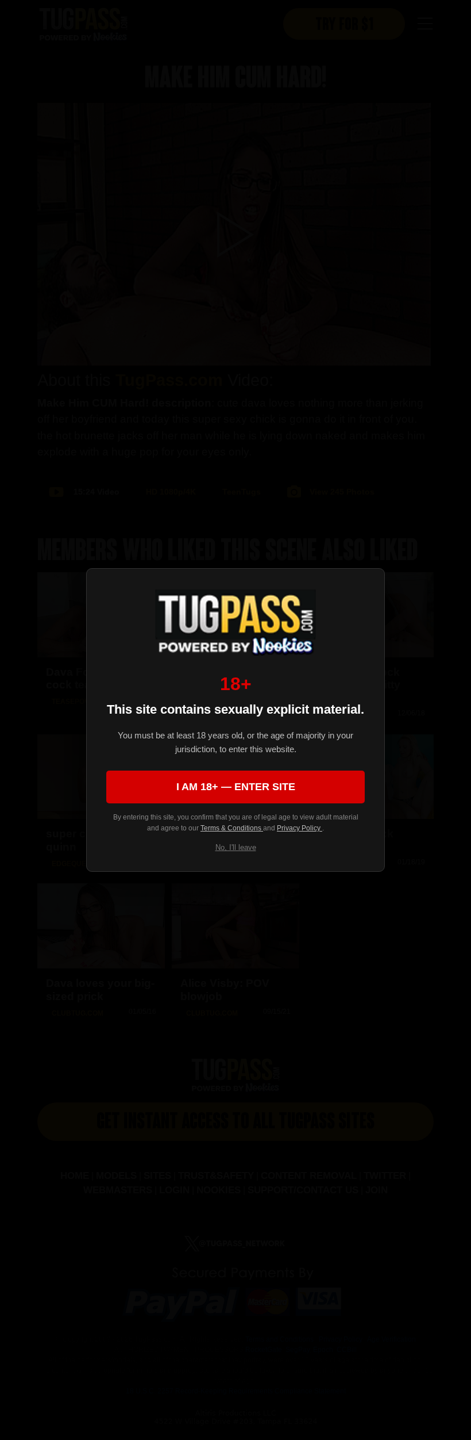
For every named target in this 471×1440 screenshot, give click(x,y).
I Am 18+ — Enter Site (235, 786)
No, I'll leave (235, 847)
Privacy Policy (299, 828)
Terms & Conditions (231, 828)
